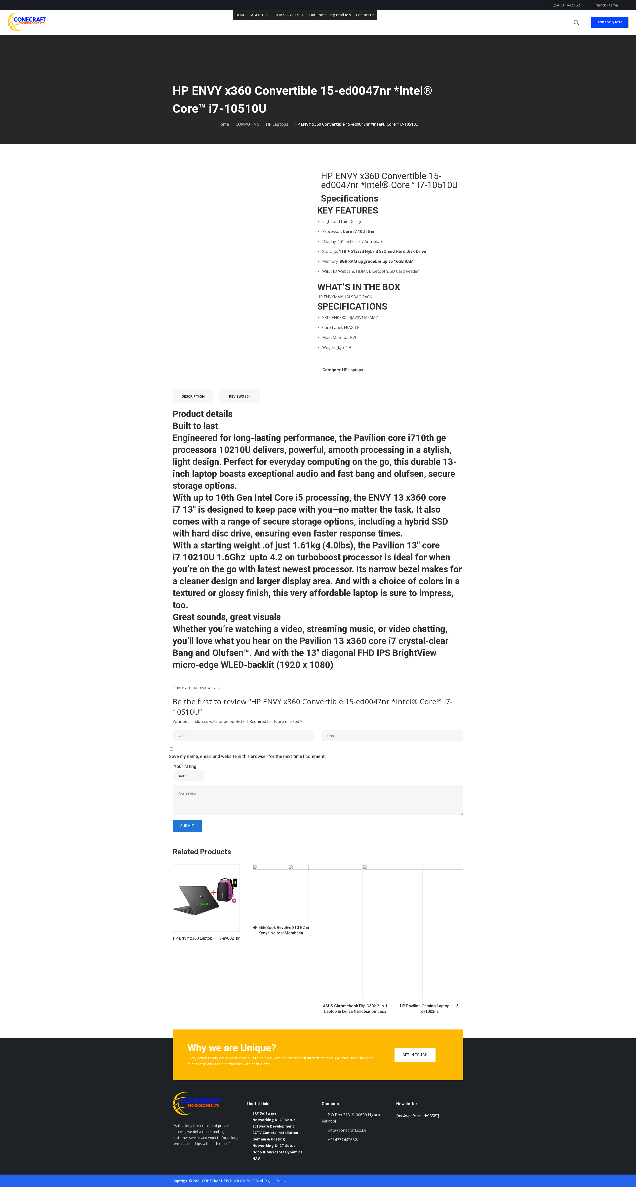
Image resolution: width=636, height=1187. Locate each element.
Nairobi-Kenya (607, 5)
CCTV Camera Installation (275, 1132)
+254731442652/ (343, 1139)
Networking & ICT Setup (274, 1119)
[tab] (193, 396)
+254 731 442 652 (565, 5)
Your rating (185, 766)
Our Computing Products (330, 14)
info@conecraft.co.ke (347, 1130)
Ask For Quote (609, 22)
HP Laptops (277, 124)
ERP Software (264, 1113)
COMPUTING (248, 124)
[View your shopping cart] (566, 22)
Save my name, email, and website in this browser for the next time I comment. (247, 756)
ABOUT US (260, 14)
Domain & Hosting (268, 1139)
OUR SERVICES (287, 14)
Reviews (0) (239, 396)
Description (193, 396)
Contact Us (365, 14)
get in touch (414, 1055)
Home (223, 124)
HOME (241, 14)
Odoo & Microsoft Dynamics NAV (277, 1155)
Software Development (273, 1126)
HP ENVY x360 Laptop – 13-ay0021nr (206, 938)
